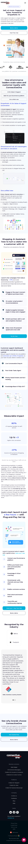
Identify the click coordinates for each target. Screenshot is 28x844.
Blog (14, 800)
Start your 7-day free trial (14, 608)
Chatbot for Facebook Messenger (14, 787)
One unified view (14, 99)
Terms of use (14, 827)
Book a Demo (14, 739)
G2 (16, 633)
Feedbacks (14, 798)
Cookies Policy (14, 825)
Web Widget (14, 767)
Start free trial (14, 33)
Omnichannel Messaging (14, 769)
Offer (14, 803)
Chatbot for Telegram (14, 782)
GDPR (14, 829)
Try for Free (14, 336)
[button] (25, 3)
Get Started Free (14, 734)
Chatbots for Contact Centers (14, 774)
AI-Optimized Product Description (14, 840)
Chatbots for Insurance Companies (14, 772)
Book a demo (14, 28)
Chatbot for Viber (14, 785)
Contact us (14, 795)
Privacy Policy (14, 823)
